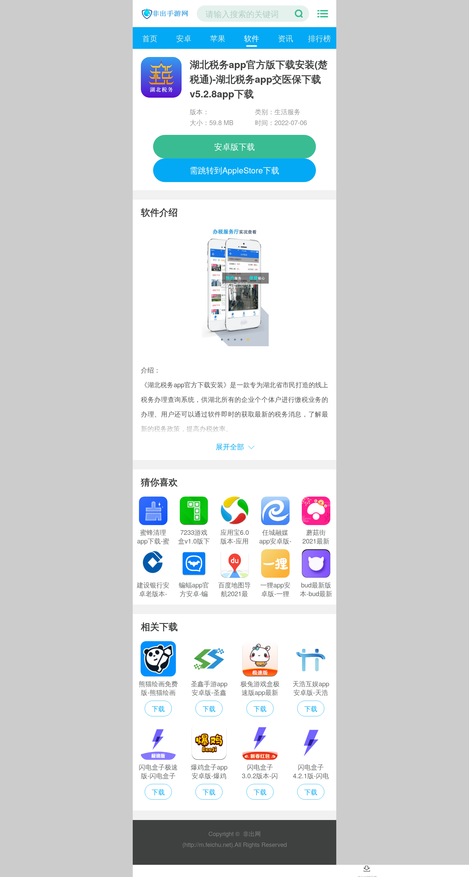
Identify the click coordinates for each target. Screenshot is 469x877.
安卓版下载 (234, 146)
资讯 (285, 38)
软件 (251, 38)
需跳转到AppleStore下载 (234, 170)
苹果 (217, 38)
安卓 (183, 38)
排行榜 (319, 38)
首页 (149, 38)
